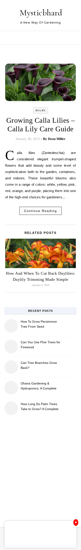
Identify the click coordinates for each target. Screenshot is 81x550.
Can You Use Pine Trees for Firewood (40, 344)
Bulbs (40, 110)
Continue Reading (40, 211)
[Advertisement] (40, 468)
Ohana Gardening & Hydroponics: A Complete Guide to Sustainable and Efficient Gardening (39, 386)
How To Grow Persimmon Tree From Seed (39, 324)
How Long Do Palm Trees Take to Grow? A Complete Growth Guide (39, 407)
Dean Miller (56, 139)
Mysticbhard (41, 12)
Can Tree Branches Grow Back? (39, 365)
